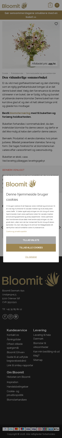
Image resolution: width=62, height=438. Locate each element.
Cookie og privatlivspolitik (16, 231)
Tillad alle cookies (31, 247)
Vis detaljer (31, 257)
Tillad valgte (31, 240)
